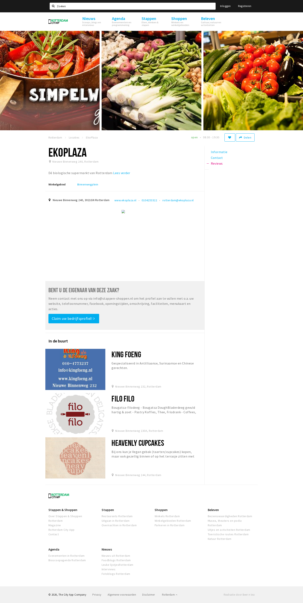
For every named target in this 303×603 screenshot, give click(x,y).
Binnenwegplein (87, 184)
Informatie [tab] (219, 152)
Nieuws (107, 549)
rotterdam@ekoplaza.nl (178, 200)
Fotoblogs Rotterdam (116, 574)
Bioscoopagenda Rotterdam (67, 560)
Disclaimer (148, 594)
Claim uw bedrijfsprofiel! (72, 318)
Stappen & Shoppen (62, 510)
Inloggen (225, 6)
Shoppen (161, 510)
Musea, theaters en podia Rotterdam (225, 523)
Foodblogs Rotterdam (116, 560)
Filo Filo (123, 398)
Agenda (53, 549)
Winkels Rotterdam (167, 516)
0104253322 (149, 200)
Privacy (96, 594)
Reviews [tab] (217, 163)
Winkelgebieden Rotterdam (173, 521)
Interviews (109, 569)
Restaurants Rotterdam (117, 516)
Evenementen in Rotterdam (66, 556)
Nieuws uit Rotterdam (116, 556)
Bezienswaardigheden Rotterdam (230, 516)
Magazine (54, 525)
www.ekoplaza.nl (125, 200)
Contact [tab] (217, 158)
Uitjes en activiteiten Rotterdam (229, 530)
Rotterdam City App (61, 530)
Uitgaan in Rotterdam (116, 521)
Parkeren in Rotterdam (169, 525)
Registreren (244, 6)
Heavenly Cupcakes (138, 442)
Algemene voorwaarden (122, 594)
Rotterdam (169, 594)
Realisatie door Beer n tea (239, 594)
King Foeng (126, 354)
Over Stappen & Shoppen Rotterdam (65, 518)
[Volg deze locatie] (229, 137)
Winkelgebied (57, 184)
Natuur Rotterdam (219, 539)
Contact (53, 534)
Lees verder (121, 173)
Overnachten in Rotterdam (119, 525)
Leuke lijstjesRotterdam (117, 565)
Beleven (213, 510)
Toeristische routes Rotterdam (228, 534)
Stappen (108, 510)
